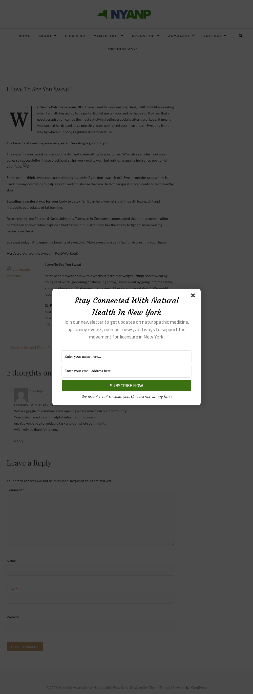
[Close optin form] (194, 296)
